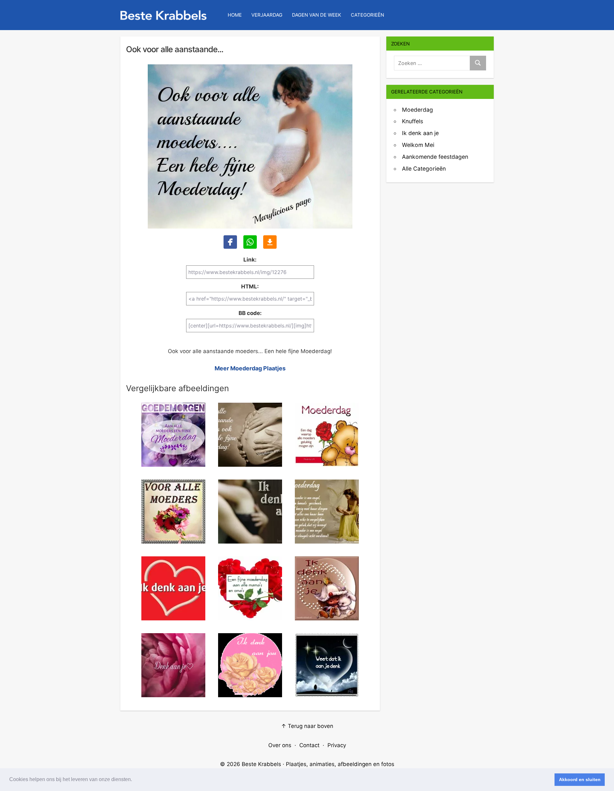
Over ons (279, 745)
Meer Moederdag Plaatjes (250, 368)
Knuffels (412, 121)
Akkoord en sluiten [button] (580, 779)
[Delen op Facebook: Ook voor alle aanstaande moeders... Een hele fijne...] (230, 242)
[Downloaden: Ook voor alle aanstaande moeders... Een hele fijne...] (270, 242)
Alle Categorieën (424, 168)
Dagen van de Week (316, 15)
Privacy (336, 745)
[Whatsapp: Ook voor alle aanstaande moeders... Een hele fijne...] (250, 242)
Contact (309, 745)
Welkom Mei (418, 144)
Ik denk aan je (420, 133)
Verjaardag (266, 15)
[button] (134, 780)
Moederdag (417, 109)
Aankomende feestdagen (435, 156)
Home (235, 15)
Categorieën (367, 15)
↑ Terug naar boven (307, 726)
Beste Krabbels (261, 764)
